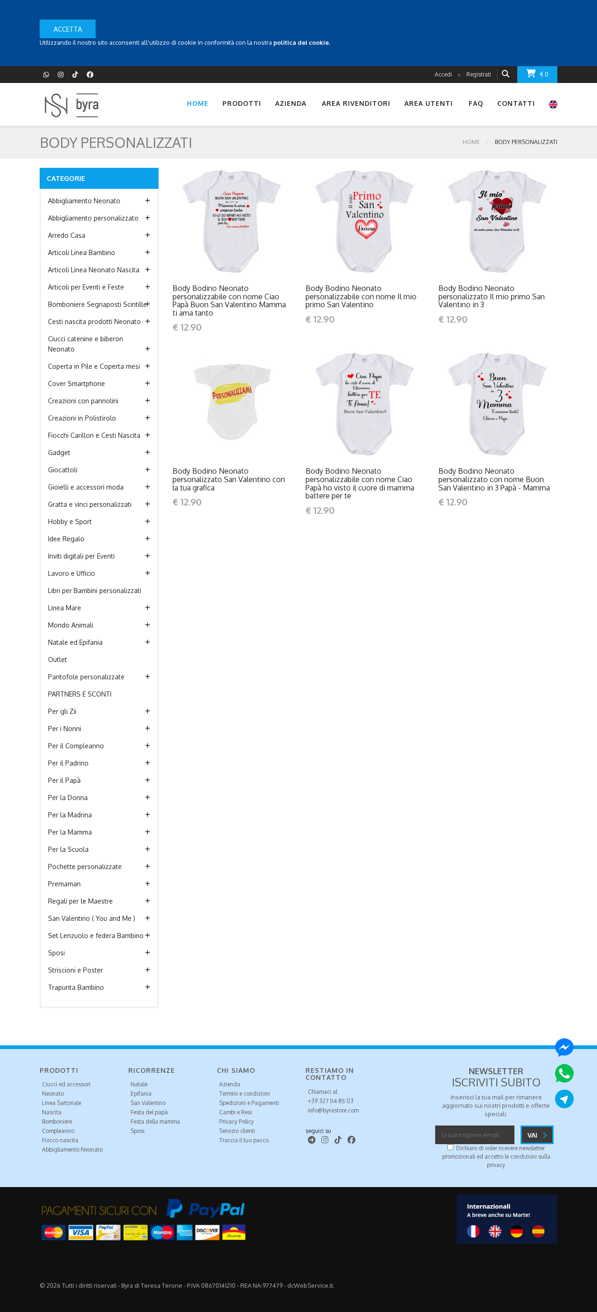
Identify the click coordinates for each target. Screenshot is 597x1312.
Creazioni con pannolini (83, 401)
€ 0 (544, 74)
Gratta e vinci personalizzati (90, 504)
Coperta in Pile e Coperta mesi (94, 366)
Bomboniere (57, 1121)
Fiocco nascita (60, 1140)
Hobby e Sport (70, 521)
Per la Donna (68, 797)
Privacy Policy (236, 1121)
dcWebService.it (310, 1285)
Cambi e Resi (235, 1112)
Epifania (141, 1093)
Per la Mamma (70, 832)
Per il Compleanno (76, 746)
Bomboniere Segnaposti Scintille (97, 304)
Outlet (57, 659)
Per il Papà (64, 780)
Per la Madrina (70, 815)
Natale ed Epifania (75, 642)
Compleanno (58, 1130)
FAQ (476, 103)
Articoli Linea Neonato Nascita (93, 270)
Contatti (516, 103)
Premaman (64, 884)
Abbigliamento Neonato (84, 201)
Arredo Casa (66, 235)
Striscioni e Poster (75, 970)
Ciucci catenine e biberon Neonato (85, 344)
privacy (496, 1164)
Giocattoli (62, 470)
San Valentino (148, 1102)
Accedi (443, 74)
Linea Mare (64, 608)
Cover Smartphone (76, 383)
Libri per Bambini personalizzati (94, 590)
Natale (139, 1084)
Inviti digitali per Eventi (81, 556)
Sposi (56, 953)
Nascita (52, 1112)
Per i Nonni (64, 728)
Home (197, 103)
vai (533, 1135)
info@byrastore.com (333, 1110)
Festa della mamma (155, 1121)
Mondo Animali (70, 625)
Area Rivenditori (356, 103)
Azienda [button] (290, 103)
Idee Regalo (66, 539)
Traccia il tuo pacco (244, 1140)
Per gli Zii (62, 711)
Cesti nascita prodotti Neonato (94, 321)
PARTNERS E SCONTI (79, 694)
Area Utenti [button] (428, 103)
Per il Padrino (68, 763)
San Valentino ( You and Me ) (91, 918)
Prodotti (241, 103)
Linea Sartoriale (61, 1102)
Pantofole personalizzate (86, 677)
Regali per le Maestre (80, 901)
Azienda (229, 1084)
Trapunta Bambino (76, 987)
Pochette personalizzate (85, 866)
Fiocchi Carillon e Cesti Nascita (94, 435)
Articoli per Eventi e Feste (86, 287)
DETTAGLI (212, 221)
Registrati (478, 74)
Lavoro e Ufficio (71, 573)
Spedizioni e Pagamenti (249, 1102)
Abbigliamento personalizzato (93, 218)
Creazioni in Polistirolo (82, 418)
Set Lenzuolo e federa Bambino (96, 935)
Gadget (59, 452)
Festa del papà (149, 1112)
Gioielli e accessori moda (86, 487)
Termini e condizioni (244, 1093)
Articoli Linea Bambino (81, 252)
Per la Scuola (68, 849)
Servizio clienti (237, 1130)
